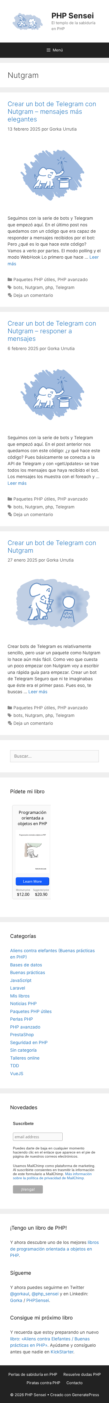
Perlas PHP (21, 1019)
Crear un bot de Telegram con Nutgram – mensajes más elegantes (52, 111)
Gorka (16, 1300)
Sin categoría (23, 1050)
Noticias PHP (23, 1003)
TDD (14, 1065)
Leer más (17, 483)
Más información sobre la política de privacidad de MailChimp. (52, 1176)
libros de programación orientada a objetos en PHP (54, 1249)
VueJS (16, 1073)
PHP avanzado (73, 279)
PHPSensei (37, 1300)
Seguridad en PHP (29, 1042)
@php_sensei (45, 1293)
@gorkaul (19, 1293)
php (49, 287)
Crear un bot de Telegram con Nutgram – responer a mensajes (52, 331)
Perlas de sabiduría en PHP (32, 1374)
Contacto (74, 1382)
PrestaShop (22, 1034)
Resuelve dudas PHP (82, 1374)
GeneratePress (85, 1394)
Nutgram (34, 287)
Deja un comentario (33, 295)
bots (18, 287)
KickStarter (62, 1351)
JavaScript (20, 980)
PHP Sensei (72, 15)
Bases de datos (26, 964)
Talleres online (25, 1058)
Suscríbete (23, 1123)
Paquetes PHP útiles (34, 279)
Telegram (65, 287)
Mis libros (20, 995)
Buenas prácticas (27, 972)
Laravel (17, 988)
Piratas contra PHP (43, 1382)
